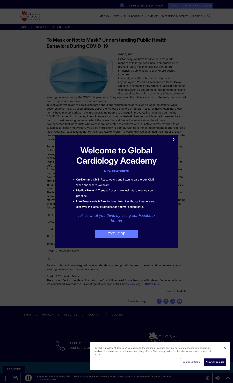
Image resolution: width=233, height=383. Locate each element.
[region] (160, 356)
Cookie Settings (191, 362)
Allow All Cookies (215, 362)
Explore (116, 233)
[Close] (225, 347)
